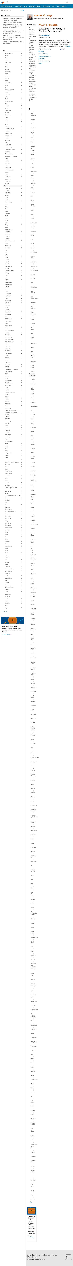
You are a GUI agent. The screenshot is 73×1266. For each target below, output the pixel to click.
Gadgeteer (13, 213)
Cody (25, 6)
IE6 (13, 250)
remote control (13, 441)
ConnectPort (13, 133)
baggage (13, 94)
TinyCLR (13, 530)
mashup (13, 332)
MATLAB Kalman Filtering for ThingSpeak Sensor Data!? (32, 33)
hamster (13, 236)
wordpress (13, 594)
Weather (13, 566)
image (13, 257)
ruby (13, 450)
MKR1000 (13, 351)
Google (13, 225)
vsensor (13, 562)
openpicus (13, 385)
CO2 (13, 119)
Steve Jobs (13, 491)
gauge (13, 215)
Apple (13, 80)
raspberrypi (13, 437)
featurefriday (13, 202)
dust (13, 174)
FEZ (13, 204)
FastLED (13, 199)
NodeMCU (13, 376)
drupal (13, 172)
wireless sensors (13, 592)
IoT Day (13, 280)
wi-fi (13, 580)
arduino (13, 55)
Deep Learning (13, 154)
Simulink (13, 464)
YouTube (13, 603)
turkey (13, 539)
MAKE (13, 323)
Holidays (13, 238)
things (13, 521)
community (13, 126)
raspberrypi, (41, 58)
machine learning (13, 321)
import (13, 261)
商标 (34, 1255)
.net (13, 64)
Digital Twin (13, 167)
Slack (13, 469)
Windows (13, 585)
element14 (13, 179)
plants (13, 396)
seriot (13, 460)
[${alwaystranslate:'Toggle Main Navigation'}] (70, 2)
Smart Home (13, 471)
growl (13, 227)
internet (13, 268)
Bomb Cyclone (13, 101)
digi (13, 165)
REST (13, 444)
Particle (13, 389)
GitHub (13, 222)
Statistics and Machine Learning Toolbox (13, 488)
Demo (13, 158)
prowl (13, 425)
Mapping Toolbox (13, 330)
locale (13, 307)
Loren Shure (13, 314)
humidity (13, 247)
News (13, 373)
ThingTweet (13, 525)
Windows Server (13, 587)
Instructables (13, 266)
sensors (13, 455)
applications (13, 83)
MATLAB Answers (6, 6)
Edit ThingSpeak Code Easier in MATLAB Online (32, 97)
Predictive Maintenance (13, 410)
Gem (13, 218)
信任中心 (29, 1255)
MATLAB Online (13, 341)
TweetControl (13, 546)
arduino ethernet (13, 89)
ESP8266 (13, 188)
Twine (13, 550)
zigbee (13, 608)
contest (13, 138)
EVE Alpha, (41, 51)
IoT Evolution (13, 282)
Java (13, 291)
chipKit (13, 112)
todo (13, 532)
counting (13, 140)
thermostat (13, 516)
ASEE (13, 92)
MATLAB (13, 60)
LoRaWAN (13, 312)
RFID (13, 446)
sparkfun (13, 483)
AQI (13, 87)
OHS (13, 378)
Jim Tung (13, 296)
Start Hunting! (7, 634)
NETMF (13, 367)
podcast (13, 401)
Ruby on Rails (13, 453)
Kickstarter (13, 300)
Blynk (13, 99)
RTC (13, 448)
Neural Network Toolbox (13, 369)
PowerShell (13, 408)
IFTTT (13, 254)
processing (13, 421)
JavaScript (13, 293)
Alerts (13, 73)
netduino (13, 364)
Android (13, 76)
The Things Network (13, 511)
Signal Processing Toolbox (13, 462)
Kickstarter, (41, 56)
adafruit (13, 69)
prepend (13, 416)
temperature (13, 505)
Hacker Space (13, 229)
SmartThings (13, 473)
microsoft (13, 348)
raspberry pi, (47, 56)
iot (13, 277)
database (13, 151)
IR (13, 289)
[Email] (62, 49)
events (13, 195)
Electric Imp (13, 176)
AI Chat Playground (35, 6)
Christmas (13, 115)
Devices (13, 160)
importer (13, 264)
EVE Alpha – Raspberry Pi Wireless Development (51, 30)
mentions (13, 346)
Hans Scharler (45, 35)
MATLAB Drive (13, 337)
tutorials (13, 541)
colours (13, 124)
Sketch (13, 466)
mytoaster (13, 362)
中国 (68, 1257)
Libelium (13, 305)
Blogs (8, 2)
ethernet (13, 190)
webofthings (13, 578)
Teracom (13, 507)
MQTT (13, 360)
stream (13, 493)
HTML (13, 243)
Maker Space (13, 325)
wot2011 (13, 596)
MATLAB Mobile (13, 339)
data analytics (13, 53)
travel (13, 537)
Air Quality (13, 71)
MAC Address (13, 318)
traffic (13, 534)
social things (13, 476)
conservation (13, 135)
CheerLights (13, 110)
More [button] (63, 6)
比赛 (53, 6)
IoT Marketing (13, 284)
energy (13, 183)
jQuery (13, 298)
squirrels (13, 485)
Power (13, 406)
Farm (13, 197)
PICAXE (13, 394)
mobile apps (13, 353)
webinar (13, 576)
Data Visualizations (13, 149)
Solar (13, 478)
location (13, 309)
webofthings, (41, 61)
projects (13, 423)
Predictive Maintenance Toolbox (13, 413)
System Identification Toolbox (13, 495)
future (13, 211)
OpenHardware (13, 383)
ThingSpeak (13, 523)
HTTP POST (13, 245)
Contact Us (36, 1257)
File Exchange (18, 6)
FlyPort (13, 206)
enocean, (48, 49)
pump (13, 428)
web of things (13, 571)
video (13, 560)
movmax (13, 357)
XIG (13, 601)
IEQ (13, 252)
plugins (13, 399)
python (13, 432)
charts (13, 108)
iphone (13, 286)
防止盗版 (47, 1255)
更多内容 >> (68, 46)
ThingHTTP (13, 518)
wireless (13, 589)
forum (13, 209)
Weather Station (13, 569)
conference (13, 131)
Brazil (13, 103)
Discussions (46, 6)
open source (13, 380)
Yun (13, 605)
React (13, 439)
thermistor (13, 514)
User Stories (13, 557)
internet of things (13, 270)
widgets (13, 582)
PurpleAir (13, 430)
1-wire (13, 67)
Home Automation (13, 241)
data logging (13, 147)
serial (13, 457)
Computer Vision (13, 128)
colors (13, 122)
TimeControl (13, 527)
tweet (13, 543)
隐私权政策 (41, 1255)
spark (13, 480)
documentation (13, 170)
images (13, 259)
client (13, 117)
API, (42, 49)
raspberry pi (13, 434)
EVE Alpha (13, 193)
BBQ (13, 96)
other (13, 387)
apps (13, 85)
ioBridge (13, 273)
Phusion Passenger (13, 392)
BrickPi (13, 105)
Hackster (13, 234)
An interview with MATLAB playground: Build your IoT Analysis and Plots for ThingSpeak (13, 37)
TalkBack (13, 500)
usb (13, 555)
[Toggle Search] (66, 2)
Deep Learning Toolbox (13, 156)
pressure (13, 418)
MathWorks (13, 335)
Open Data (13, 62)
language (13, 302)
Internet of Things (43, 15)
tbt (13, 502)
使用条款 (29, 1257)
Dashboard (13, 144)
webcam (13, 573)
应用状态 (54, 1255)
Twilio (13, 548)
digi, (45, 49)
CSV (13, 142)
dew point (13, 163)
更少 (5, 611)
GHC (13, 220)
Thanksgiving (13, 509)
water (13, 564)
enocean (13, 186)
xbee (13, 598)
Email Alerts (13, 181)
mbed (13, 344)
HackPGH (13, 231)
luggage (13, 316)
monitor (13, 355)
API (13, 57)
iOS (13, 275)
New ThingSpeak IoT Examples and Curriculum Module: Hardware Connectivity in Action (13, 31)
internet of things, (42, 53)
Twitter (13, 553)
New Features (13, 371)
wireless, (47, 61)
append (13, 78)
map (13, 328)
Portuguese (13, 403)
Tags (13, 498)
